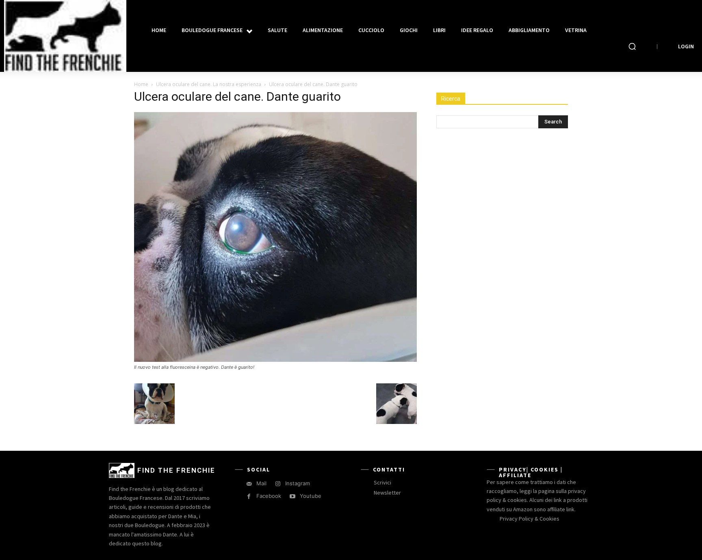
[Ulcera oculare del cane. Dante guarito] (275, 359)
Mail (261, 483)
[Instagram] (278, 484)
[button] (632, 46)
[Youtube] (292, 496)
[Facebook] (249, 496)
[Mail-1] (249, 484)
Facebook (268, 496)
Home (141, 84)
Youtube (310, 496)
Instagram (297, 483)
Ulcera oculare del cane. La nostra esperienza (208, 84)
